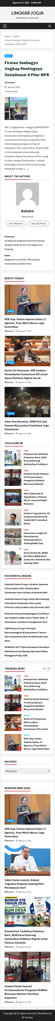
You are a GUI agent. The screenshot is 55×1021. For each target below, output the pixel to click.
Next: (22, 259)
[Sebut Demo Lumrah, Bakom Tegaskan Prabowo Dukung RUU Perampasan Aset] (27, 860)
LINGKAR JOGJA (27, 13)
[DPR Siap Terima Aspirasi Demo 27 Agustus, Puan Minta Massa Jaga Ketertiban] (27, 300)
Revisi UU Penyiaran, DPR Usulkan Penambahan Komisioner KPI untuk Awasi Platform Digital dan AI (26, 374)
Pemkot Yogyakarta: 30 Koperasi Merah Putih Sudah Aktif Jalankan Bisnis (13, 517)
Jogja (26, 451)
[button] (5, 26)
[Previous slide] (44, 668)
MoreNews (43, 1013)
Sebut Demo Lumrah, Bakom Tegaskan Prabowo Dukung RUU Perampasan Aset (13, 747)
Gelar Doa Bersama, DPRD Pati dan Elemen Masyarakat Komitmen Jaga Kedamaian (27, 425)
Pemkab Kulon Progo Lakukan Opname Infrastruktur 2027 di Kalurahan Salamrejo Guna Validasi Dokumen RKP (26, 588)
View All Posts (38, 223)
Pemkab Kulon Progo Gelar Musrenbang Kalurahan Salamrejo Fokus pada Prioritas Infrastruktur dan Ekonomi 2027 (27, 603)
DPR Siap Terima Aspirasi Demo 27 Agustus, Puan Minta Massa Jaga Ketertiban (25, 323)
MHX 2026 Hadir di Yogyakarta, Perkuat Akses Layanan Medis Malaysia (13, 497)
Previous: (25, 243)
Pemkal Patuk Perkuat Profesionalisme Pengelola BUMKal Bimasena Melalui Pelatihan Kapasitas (13, 477)
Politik (9, 56)
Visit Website (16, 223)
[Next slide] (48, 668)
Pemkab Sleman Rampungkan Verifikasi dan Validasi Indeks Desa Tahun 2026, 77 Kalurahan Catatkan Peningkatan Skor (27, 617)
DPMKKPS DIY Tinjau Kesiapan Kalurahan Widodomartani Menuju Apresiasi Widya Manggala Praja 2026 (27, 651)
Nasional (27, 741)
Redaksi (11, 82)
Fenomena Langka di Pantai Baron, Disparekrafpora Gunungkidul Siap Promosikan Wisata (13, 536)
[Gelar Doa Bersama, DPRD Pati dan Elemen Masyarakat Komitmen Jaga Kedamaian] (27, 402)
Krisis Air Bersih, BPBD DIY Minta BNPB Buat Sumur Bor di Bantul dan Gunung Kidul (13, 556)
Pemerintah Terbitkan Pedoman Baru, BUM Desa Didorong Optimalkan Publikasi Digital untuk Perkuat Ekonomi (13, 457)
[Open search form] (50, 26)
